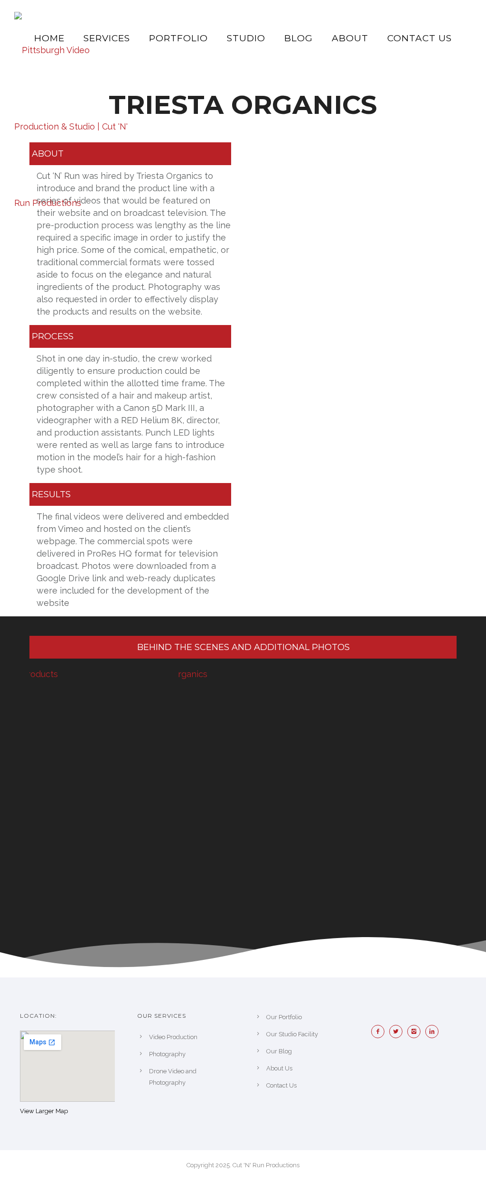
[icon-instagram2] (416, 1031)
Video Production (173, 1037)
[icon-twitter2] (398, 1031)
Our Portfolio (284, 1017)
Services (107, 38)
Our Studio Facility (292, 1034)
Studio (246, 38)
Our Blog (279, 1051)
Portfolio (178, 38)
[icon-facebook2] (380, 1031)
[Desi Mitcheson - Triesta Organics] (243, 702)
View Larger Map (44, 1111)
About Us (279, 1068)
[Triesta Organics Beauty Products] (94, 702)
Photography (167, 1054)
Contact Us (419, 38)
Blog (298, 38)
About (350, 38)
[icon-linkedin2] (434, 1031)
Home (49, 38)
